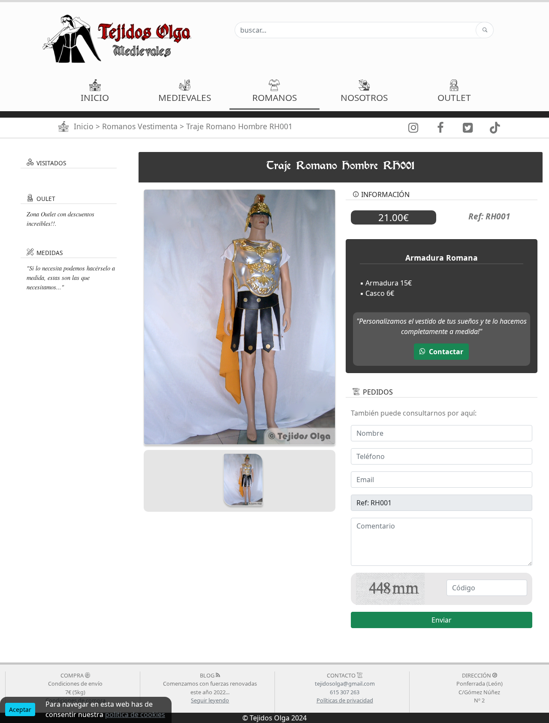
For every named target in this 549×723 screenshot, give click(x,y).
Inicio (84, 126)
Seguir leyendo (210, 700)
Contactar (445, 351)
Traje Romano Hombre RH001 (239, 126)
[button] (184, 92)
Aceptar (20, 709)
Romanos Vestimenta (140, 126)
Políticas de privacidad (345, 700)
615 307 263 (344, 692)
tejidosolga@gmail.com (345, 683)
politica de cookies (135, 714)
